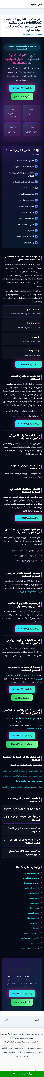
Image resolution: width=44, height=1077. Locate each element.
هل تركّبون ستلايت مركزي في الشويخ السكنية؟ (24, 830)
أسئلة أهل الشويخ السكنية (26, 236)
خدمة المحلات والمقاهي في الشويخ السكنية (23, 174)
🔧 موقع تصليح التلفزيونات (22, 744)
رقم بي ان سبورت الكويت (30, 948)
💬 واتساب (6, 1034)
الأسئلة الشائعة (7, 1048)
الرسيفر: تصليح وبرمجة (28, 206)
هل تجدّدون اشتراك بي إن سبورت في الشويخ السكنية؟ (25, 841)
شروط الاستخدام (22, 1056)
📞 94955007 (18, 1034)
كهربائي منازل (34, 923)
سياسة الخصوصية (9, 1052)
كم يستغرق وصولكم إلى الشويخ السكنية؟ (22, 808)
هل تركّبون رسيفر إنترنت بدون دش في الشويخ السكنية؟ (24, 852)
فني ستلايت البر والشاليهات (24, 1048)
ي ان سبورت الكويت (31, 933)
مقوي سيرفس (33, 898)
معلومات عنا (30, 1052)
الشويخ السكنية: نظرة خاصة (26, 160)
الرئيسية (5, 787)
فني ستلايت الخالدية (20, 771)
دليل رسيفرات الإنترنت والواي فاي (30, 591)
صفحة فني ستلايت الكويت (21, 787)
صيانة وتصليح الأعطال (28, 194)
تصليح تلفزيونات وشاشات (27, 224)
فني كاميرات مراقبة (32, 888)
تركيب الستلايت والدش (28, 187)
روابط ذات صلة (30, 242)
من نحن (39, 1052)
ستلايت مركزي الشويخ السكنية (25, 181)
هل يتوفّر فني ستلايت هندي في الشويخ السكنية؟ (23, 818)
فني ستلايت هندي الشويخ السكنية (23, 166)
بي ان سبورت (34, 943)
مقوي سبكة (34, 903)
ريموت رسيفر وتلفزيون (28, 218)
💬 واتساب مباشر (22, 96)
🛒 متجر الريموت (22, 697)
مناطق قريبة (31, 230)
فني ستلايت (35, 4)
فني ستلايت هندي (32, 873)
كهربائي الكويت (33, 893)
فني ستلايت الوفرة (23, 781)
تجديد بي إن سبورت (29, 212)
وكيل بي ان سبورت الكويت (29, 938)
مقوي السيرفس (33, 913)
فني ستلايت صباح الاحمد (22, 776)
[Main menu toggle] (4, 4)
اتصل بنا (20, 1052)
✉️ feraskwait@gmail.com (22, 1038)
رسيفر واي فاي (33, 908)
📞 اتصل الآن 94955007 (22, 88)
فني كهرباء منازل (33, 918)
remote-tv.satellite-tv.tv (20, 682)
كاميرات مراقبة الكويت (31, 878)
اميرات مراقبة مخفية (31, 883)
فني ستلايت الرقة (35, 771)
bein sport (35, 928)
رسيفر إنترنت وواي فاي (27, 200)
